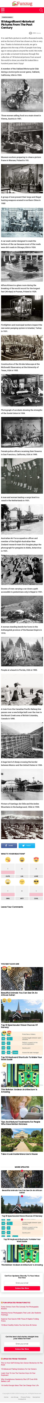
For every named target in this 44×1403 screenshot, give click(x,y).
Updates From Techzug (14, 1359)
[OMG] (9, 968)
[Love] (4, 968)
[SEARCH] (41, 10)
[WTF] (9, 1000)
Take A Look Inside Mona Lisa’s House (19, 1154)
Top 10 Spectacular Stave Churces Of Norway (19, 1026)
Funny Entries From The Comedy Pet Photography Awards (20, 1308)
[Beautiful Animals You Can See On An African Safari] (22, 978)
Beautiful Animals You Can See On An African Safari (19, 993)
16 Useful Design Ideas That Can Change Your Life (20, 1385)
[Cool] (4, 1033)
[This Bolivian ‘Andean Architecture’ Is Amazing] (22, 1075)
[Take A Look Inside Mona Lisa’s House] (22, 1140)
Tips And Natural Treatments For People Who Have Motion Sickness (20, 1123)
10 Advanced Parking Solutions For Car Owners (19, 1369)
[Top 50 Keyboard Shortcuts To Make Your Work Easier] (22, 1043)
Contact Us (22, 1399)
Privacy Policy (25, 1397)
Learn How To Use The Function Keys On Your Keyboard (18, 1374)
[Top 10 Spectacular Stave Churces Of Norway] (22, 1011)
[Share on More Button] (39, 845)
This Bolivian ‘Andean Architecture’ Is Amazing (19, 1090)
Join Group (14, 1397)
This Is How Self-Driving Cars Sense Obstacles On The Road (22, 1364)
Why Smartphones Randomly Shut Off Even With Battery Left (19, 1380)
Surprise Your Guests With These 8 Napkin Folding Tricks (20, 1320)
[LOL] (4, 1000)
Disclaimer (36, 1397)
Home (6, 1397)
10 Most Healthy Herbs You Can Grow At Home (19, 1325)
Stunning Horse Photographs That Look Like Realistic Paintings (21, 1314)
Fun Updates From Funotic (16, 1302)
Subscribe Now (22, 1288)
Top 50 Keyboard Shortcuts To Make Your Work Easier (21, 1058)
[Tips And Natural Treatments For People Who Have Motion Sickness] (22, 1107)
